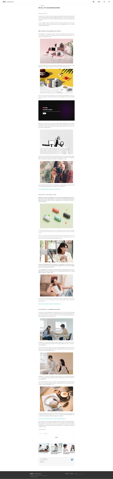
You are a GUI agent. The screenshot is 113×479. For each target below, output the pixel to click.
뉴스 (104, 1)
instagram (68, 473)
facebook (70, 473)
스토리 (99, 1)
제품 (93, 1)
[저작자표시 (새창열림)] (47, 433)
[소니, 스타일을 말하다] (8, 1)
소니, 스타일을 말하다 (43, 458)
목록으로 (56, 437)
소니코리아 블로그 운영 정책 (34, 476)
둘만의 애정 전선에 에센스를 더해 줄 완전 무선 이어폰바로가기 (50, 303)
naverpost (72, 473)
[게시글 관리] (42, 433)
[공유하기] (41, 433)
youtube (66, 473)
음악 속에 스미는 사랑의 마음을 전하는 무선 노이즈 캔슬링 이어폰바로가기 (52, 418)
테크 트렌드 (42, 5)
